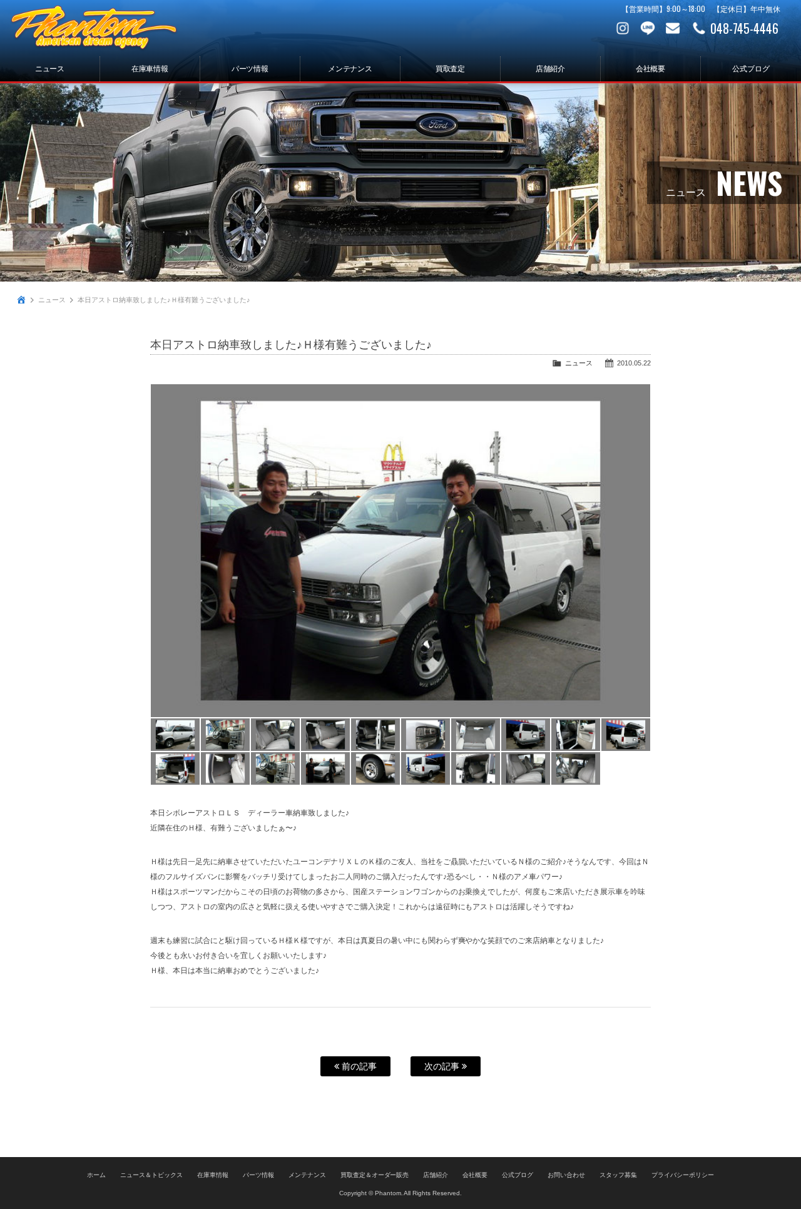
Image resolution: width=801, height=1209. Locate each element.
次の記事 (443, 1066)
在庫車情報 (150, 68)
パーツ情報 (250, 68)
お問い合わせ (672, 28)
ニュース (50, 68)
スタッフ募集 (618, 1174)
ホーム (96, 1174)
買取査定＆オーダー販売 (374, 1174)
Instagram (622, 28)
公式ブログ (751, 68)
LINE (647, 28)
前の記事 (358, 1066)
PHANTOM (94, 28)
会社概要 (651, 68)
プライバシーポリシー (682, 1174)
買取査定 (451, 68)
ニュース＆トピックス (151, 1174)
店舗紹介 (551, 68)
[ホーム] (21, 300)
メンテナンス (350, 68)
